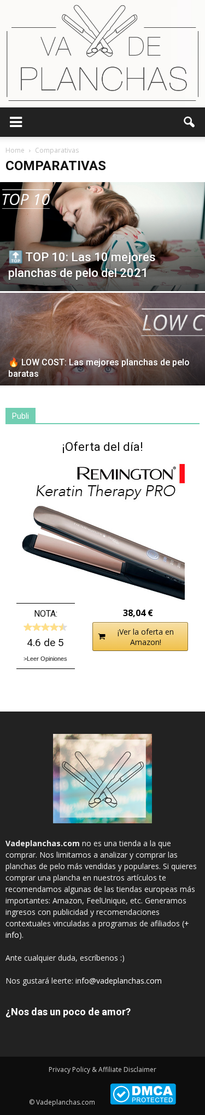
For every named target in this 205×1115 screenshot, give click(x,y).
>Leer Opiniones (45, 658)
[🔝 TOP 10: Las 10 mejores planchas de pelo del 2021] (102, 236)
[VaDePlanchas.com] (102, 53)
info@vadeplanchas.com (118, 980)
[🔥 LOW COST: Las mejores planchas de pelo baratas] (102, 369)
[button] (189, 122)
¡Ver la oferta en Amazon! (146, 636)
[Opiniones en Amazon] (45, 627)
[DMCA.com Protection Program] (143, 1102)
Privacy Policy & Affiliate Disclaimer (102, 1069)
